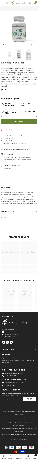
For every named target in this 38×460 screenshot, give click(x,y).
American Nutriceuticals (14, 136)
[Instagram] (3, 342)
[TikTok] (7, 342)
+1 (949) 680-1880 (11, 376)
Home (2, 8)
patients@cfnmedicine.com (14, 373)
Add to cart (19, 121)
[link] (10, 268)
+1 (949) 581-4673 (10, 385)
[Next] (35, 45)
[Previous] (31, 45)
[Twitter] (11, 342)
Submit (29, 399)
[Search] (7, 3)
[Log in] (30, 3)
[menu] (2, 3)
